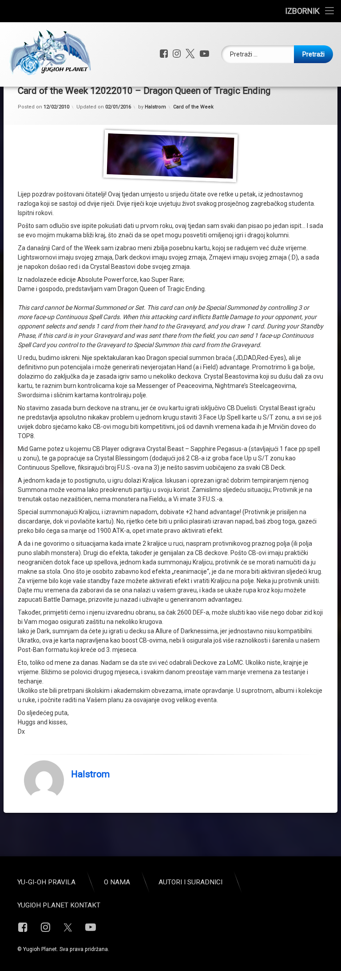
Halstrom (155, 107)
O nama (117, 882)
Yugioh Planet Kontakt (58, 905)
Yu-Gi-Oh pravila (46, 882)
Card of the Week (193, 107)
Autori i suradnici (190, 882)
